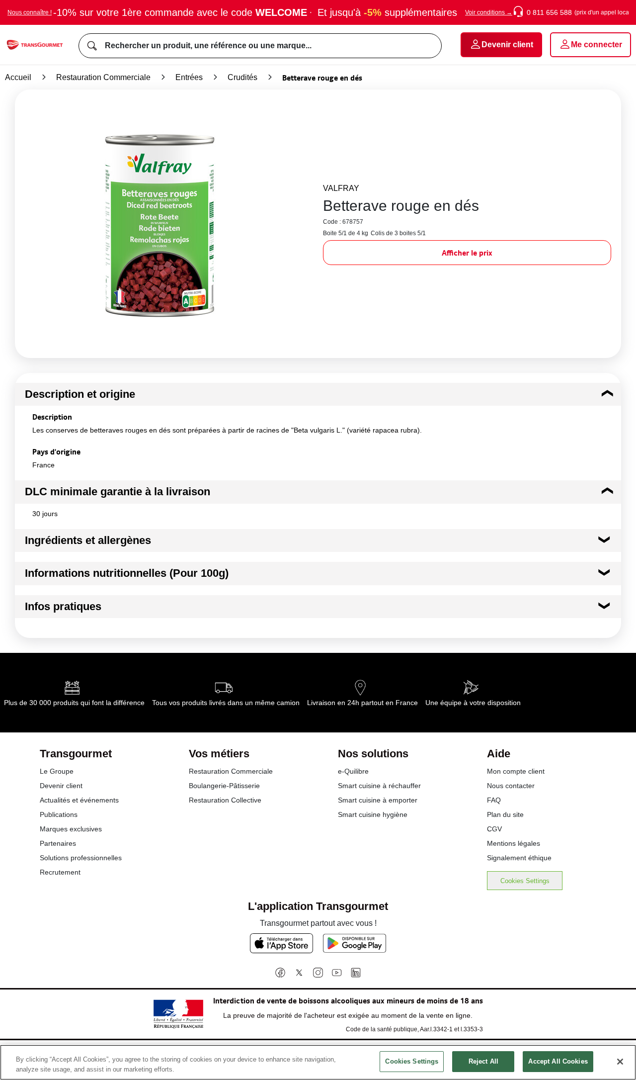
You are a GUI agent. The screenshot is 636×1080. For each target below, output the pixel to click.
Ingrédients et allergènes (88, 540)
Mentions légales (513, 843)
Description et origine (80, 394)
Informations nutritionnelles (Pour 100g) (127, 573)
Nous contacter (511, 786)
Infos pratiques (63, 606)
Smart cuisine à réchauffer (379, 786)
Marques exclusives (71, 829)
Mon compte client (516, 771)
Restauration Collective (225, 800)
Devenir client (61, 786)
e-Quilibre (353, 771)
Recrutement (60, 872)
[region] (318, 1062)
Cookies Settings (525, 881)
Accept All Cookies (557, 1061)
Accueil (18, 77)
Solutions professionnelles (81, 858)
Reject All (483, 1061)
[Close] (620, 1062)
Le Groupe (57, 771)
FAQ (494, 800)
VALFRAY (341, 188)
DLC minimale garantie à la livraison (117, 491)
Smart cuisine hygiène (372, 814)
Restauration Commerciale (103, 77)
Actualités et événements (79, 800)
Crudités (242, 77)
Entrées (189, 77)
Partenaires (58, 843)
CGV (494, 829)
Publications (59, 814)
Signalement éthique (519, 858)
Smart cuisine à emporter (377, 800)
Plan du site (505, 814)
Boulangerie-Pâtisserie (224, 786)
